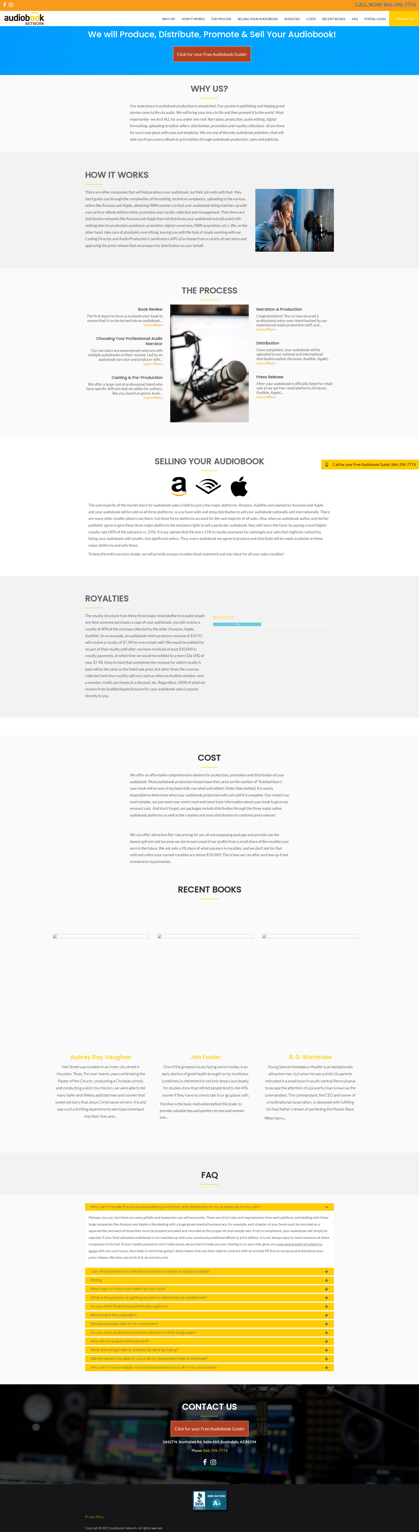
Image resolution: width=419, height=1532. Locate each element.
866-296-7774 (215, 1450)
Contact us (404, 19)
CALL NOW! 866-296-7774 (385, 5)
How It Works (193, 19)
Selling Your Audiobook (258, 19)
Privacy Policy (95, 1517)
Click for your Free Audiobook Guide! (210, 1428)
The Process (221, 19)
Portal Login (375, 19)
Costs (311, 19)
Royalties (292, 19)
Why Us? (168, 19)
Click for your (212, 54)
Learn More (153, 325)
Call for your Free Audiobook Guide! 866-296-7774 (374, 464)
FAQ (355, 19)
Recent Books (333, 19)
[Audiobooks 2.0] (105, 991)
